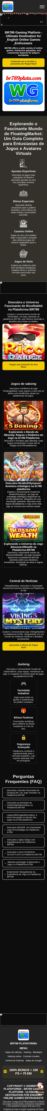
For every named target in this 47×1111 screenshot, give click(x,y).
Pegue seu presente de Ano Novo (23, 365)
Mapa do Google (34, 1060)
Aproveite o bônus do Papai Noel (23, 646)
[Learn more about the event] (23, 25)
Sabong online (14, 1056)
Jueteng (27, 1052)
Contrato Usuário (31, 1056)
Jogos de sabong (13, 1052)
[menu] (42, 7)
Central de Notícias (14, 1060)
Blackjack (37, 1052)
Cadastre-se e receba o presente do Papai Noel (23, 62)
